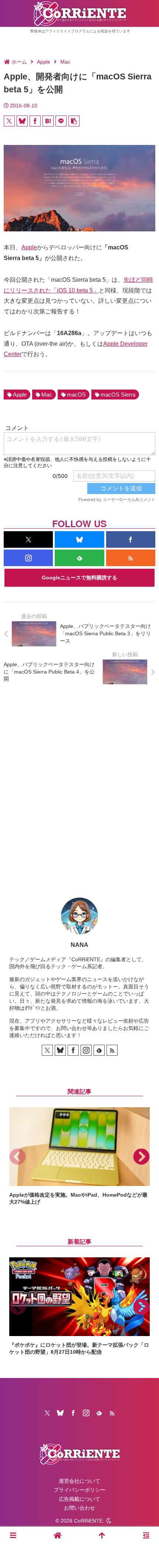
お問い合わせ (79, 1508)
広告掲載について (79, 1499)
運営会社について (79, 1481)
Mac (46, 394)
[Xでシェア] (9, 121)
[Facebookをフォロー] (130, 539)
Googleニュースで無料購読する (79, 577)
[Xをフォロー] (28, 539)
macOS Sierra (118, 394)
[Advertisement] (79, 785)
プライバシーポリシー (79, 1490)
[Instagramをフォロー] (28, 558)
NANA (79, 945)
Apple (29, 247)
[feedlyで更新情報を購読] (79, 558)
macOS (76, 394)
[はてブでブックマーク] (48, 121)
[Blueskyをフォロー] (79, 539)
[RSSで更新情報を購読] (130, 558)
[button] (74, 121)
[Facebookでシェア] (35, 121)
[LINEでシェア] (61, 121)
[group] (79, 1156)
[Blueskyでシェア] (22, 121)
